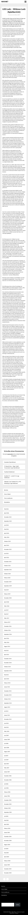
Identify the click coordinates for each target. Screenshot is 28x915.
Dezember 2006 (7, 775)
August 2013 (7, 707)
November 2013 (7, 695)
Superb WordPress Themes (17, 912)
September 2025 (8, 521)
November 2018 (7, 598)
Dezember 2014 (7, 658)
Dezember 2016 (7, 626)
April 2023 (6, 545)
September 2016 (8, 634)
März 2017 (6, 618)
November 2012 (7, 719)
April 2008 (6, 747)
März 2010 (6, 731)
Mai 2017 (6, 614)
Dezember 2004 (7, 836)
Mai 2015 (6, 650)
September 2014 (8, 670)
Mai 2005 (6, 820)
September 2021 (8, 569)
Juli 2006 (6, 784)
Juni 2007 (6, 759)
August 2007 (7, 751)
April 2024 (6, 533)
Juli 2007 (6, 755)
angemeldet (10, 454)
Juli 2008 (6, 743)
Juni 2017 (6, 610)
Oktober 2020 (7, 573)
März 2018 (6, 606)
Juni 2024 (6, 525)
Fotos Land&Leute (8, 498)
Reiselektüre (7, 502)
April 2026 (6, 513)
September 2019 (8, 585)
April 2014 (6, 678)
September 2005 (8, 812)
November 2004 (7, 840)
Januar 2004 (7, 864)
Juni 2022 (6, 553)
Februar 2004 (7, 860)
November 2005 (7, 804)
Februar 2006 (7, 792)
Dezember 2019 (7, 581)
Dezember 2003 (7, 868)
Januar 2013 (7, 715)
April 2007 (6, 763)
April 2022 (6, 557)
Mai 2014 (6, 674)
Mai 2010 (6, 727)
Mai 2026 (6, 509)
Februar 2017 (7, 622)
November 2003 (7, 872)
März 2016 (6, 642)
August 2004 (7, 844)
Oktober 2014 (7, 666)
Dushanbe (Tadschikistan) (10, 462)
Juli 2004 (6, 848)
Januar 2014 (7, 686)
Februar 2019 (7, 594)
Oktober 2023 (7, 541)
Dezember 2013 (7, 691)
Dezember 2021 (7, 561)
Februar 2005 (7, 828)
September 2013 (8, 703)
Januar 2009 (7, 739)
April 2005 (6, 824)
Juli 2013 (6, 711)
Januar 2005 (7, 832)
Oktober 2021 (7, 565)
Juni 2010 (6, 723)
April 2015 (6, 654)
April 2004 (6, 856)
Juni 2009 (6, 735)
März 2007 (6, 767)
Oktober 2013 (7, 699)
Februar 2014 (7, 682)
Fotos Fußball (7, 494)
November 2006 (7, 780)
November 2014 (7, 662)
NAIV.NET (4, 2)
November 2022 (7, 549)
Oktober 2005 (7, 808)
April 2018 (6, 602)
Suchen (17, 904)
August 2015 (7, 646)
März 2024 (6, 537)
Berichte (6, 490)
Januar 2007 (7, 771)
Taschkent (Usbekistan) (9, 471)
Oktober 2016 (7, 630)
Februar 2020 (7, 577)
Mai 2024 (6, 529)
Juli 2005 (6, 816)
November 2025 (7, 517)
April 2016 (6, 638)
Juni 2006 (6, 788)
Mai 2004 (6, 852)
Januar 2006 (7, 796)
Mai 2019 (6, 589)
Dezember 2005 (7, 800)
